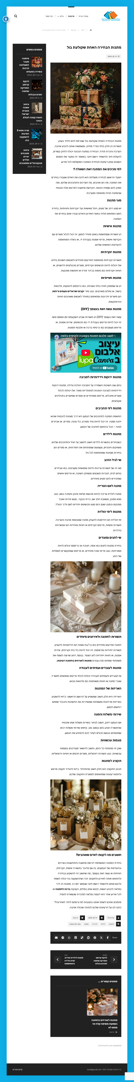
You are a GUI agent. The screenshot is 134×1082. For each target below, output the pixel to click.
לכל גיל (94, 924)
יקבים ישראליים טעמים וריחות (68, 291)
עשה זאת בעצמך (75, 924)
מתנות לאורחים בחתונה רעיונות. (74, 660)
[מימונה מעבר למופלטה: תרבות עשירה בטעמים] (37, 62)
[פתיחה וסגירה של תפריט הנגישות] (6, 19)
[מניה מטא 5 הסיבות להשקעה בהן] (37, 134)
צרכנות (75, 918)
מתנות (86, 924)
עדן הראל (111, 918)
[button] (108, 937)
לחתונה (111, 924)
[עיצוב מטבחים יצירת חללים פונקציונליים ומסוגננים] (37, 153)
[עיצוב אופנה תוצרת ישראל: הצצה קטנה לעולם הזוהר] (37, 108)
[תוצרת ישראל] (90, 30)
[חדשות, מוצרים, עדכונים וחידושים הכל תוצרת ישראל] (110, 17)
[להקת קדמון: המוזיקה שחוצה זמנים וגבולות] (37, 85)
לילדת (103, 924)
